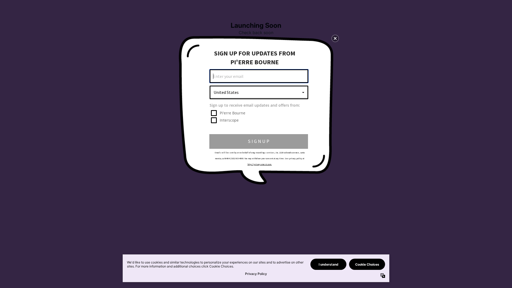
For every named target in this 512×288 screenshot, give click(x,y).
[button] (335, 38)
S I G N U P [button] (258, 141)
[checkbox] (259, 113)
